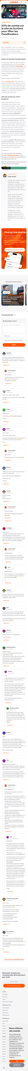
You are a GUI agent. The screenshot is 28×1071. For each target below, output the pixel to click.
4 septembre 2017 (14, 838)
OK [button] (17, 1061)
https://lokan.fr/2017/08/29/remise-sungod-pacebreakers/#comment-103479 (13, 822)
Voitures (4, 1059)
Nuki (3, 1023)
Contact (4, 997)
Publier (14, 345)
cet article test (9, 81)
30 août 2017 (9, 632)
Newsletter (5, 1008)
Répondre (6, 365)
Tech (3, 1056)
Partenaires (5, 1015)
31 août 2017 (9, 900)
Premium (5, 1010)
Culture (4, 1044)
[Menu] (5, 2)
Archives (5, 1061)
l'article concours (12, 155)
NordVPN (5, 1021)
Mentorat (5, 1012)
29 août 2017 (9, 354)
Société (4, 1051)
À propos (5, 994)
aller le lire (19, 66)
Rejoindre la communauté (14, 250)
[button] (21, 2)
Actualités (5, 1039)
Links (3, 999)
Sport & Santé (6, 22)
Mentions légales (7, 1002)
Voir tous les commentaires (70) (14, 959)
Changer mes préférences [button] (17, 1065)
